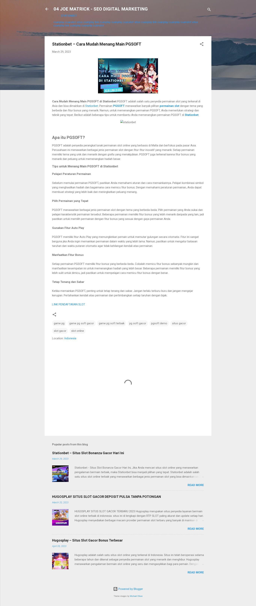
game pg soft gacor (81, 323)
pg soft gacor (137, 323)
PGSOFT (119, 106)
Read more (196, 485)
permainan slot (169, 106)
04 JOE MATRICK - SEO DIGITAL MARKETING (101, 9)
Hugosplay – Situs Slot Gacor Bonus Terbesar (87, 540)
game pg (59, 323)
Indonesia (70, 338)
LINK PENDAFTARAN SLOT (68, 304)
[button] (201, 45)
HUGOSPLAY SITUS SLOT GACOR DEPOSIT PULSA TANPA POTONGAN (106, 497)
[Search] (209, 10)
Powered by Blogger (130, 589)
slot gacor (60, 331)
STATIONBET (69, 15)
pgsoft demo (159, 323)
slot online (77, 331)
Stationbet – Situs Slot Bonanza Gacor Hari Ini (88, 453)
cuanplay (59, 22)
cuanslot (70, 22)
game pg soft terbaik (111, 323)
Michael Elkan (136, 596)
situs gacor (179, 323)
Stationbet (91, 106)
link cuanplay (103, 22)
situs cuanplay (85, 22)
